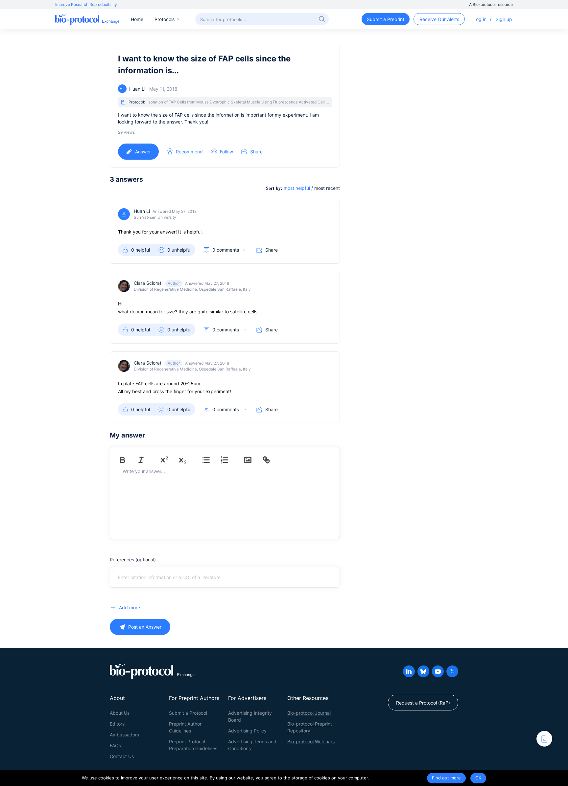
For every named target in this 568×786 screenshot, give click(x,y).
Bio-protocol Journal (309, 713)
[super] (169, 459)
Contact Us (122, 756)
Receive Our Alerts (439, 19)
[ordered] (229, 459)
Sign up (504, 19)
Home (137, 19)
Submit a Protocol (188, 713)
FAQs (115, 745)
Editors (117, 724)
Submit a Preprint (385, 19)
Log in (479, 19)
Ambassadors (124, 734)
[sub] (187, 459)
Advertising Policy (247, 730)
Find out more (446, 777)
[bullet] (210, 459)
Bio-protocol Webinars (311, 741)
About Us (120, 713)
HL (122, 88)
